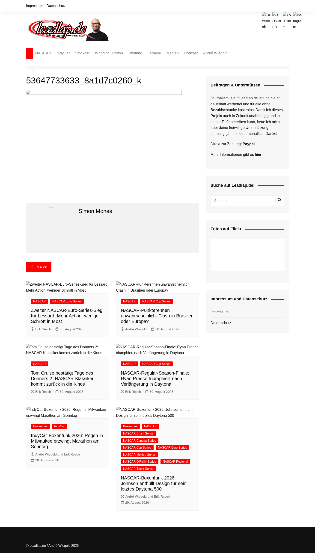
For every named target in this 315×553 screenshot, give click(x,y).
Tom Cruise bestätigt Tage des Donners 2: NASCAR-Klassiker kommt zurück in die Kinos (62, 378)
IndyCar (63, 53)
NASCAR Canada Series (139, 440)
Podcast (191, 53)
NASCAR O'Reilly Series (139, 461)
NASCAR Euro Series (66, 301)
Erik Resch (43, 329)
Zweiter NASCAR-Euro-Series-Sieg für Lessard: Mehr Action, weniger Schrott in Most (66, 316)
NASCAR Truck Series (138, 468)
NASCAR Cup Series (156, 301)
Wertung (135, 53)
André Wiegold (215, 53)
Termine (154, 53)
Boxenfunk (40, 426)
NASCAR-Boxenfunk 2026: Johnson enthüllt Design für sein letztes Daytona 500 (153, 483)
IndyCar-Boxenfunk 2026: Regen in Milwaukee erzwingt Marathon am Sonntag (67, 441)
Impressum (34, 6)
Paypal (249, 144)
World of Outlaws (109, 53)
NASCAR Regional (175, 461)
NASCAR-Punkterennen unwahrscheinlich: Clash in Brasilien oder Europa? (157, 316)
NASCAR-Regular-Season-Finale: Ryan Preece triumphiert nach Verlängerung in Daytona (155, 378)
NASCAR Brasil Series (138, 433)
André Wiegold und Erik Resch (57, 454)
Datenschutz (56, 6)
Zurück (41, 267)
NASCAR (43, 53)
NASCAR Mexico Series (139, 454)
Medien (172, 53)
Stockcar (82, 53)
